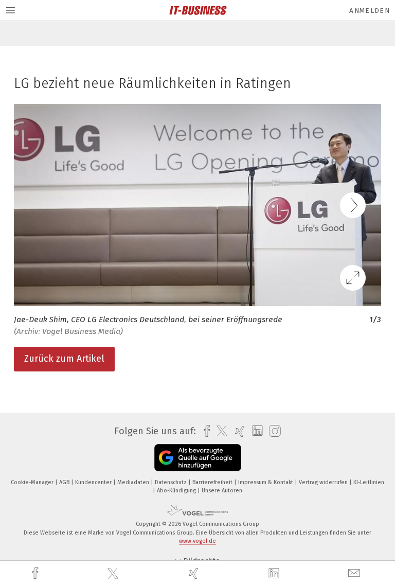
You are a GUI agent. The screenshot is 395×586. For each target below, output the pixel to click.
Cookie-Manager (33, 482)
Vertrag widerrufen (324, 482)
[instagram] (272, 431)
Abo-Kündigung (177, 490)
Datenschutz (171, 482)
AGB (65, 482)
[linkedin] (275, 573)
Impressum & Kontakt (266, 482)
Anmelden (369, 10)
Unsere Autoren (222, 490)
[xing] (195, 573)
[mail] (355, 573)
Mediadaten (134, 482)
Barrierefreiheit (213, 482)
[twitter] (114, 573)
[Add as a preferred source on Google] (197, 457)
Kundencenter (94, 482)
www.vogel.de (197, 541)
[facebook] (36, 573)
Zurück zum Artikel (64, 358)
